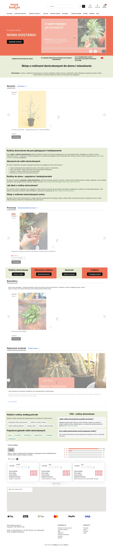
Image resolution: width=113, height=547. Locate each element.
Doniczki (85, 531)
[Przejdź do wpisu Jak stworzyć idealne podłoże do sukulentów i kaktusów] (56, 370)
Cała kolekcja (21, 86)
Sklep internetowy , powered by (56, 544)
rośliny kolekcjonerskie (50, 182)
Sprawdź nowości (15, 42)
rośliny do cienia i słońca (38, 422)
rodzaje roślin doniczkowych (70, 182)
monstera (18, 435)
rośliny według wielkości (16, 426)
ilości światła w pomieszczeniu (64, 191)
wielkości (10, 157)
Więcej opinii (56, 483)
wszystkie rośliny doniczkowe (17, 422)
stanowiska (99, 156)
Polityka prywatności (63, 534)
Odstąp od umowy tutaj (64, 528)
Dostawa (60, 536)
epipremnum (38, 435)
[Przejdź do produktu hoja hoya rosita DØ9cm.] (32, 311)
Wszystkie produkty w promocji (27, 208)
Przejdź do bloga (32, 348)
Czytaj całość (12, 401)
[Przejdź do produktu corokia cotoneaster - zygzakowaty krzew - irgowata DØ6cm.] (32, 109)
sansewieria (12, 439)
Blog (59, 531)
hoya (9, 435)
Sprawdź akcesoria (44, 274)
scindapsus (49, 435)
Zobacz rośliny (18, 274)
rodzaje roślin (31, 426)
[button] (83, 6)
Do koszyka (16, 137)
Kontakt (60, 538)
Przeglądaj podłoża (95, 274)
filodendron (27, 435)
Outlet (85, 533)
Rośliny (85, 529)
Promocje (85, 528)
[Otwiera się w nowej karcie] (102, 58)
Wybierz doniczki (69, 274)
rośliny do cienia (72, 426)
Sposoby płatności (63, 529)
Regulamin (60, 533)
